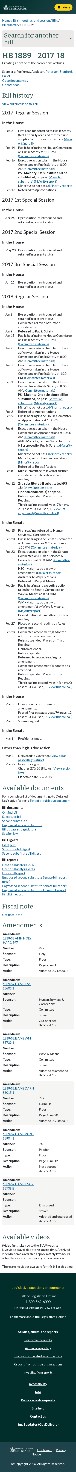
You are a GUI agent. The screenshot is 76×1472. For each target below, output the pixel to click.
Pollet (6, 76)
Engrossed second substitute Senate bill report (34, 886)
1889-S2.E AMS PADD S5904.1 (18, 1136)
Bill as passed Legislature (19, 829)
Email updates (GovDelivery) (38, 1424)
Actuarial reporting (38, 1348)
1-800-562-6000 (38, 1302)
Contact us (38, 1416)
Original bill (9, 812)
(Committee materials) (33, 156)
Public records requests (38, 1400)
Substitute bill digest (16, 849)
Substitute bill (11, 817)
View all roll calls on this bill (20, 104)
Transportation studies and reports (38, 1356)
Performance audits (38, 1340)
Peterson (52, 71)
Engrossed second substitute (22, 825)
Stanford (66, 71)
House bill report (13, 873)
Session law (10, 833)
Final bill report (12, 894)
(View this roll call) (46, 513)
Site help (38, 1408)
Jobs (38, 1392)
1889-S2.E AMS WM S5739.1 (17, 1040)
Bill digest (9, 845)
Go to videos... (11, 85)
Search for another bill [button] (38, 39)
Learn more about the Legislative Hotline (38, 1317)
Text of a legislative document (50, 800)
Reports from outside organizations (38, 1364)
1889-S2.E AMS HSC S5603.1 (17, 986)
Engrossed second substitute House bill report (34, 890)
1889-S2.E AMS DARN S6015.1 (18, 1090)
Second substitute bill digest (21, 853)
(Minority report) (60, 186)
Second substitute (14, 821)
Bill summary (10, 25)
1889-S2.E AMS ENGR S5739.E (18, 1186)
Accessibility (38, 1384)
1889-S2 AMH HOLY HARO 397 (17, 940)
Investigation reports (38, 1372)
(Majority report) (45, 181)
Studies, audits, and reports (38, 1332)
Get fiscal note (12, 915)
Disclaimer (44, 1450)
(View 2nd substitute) (39, 488)
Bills (55, 20)
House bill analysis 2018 (18, 869)
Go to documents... (15, 80)
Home (6, 20)
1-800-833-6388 (52, 1307)
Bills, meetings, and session (31, 20)
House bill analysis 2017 (18, 865)
